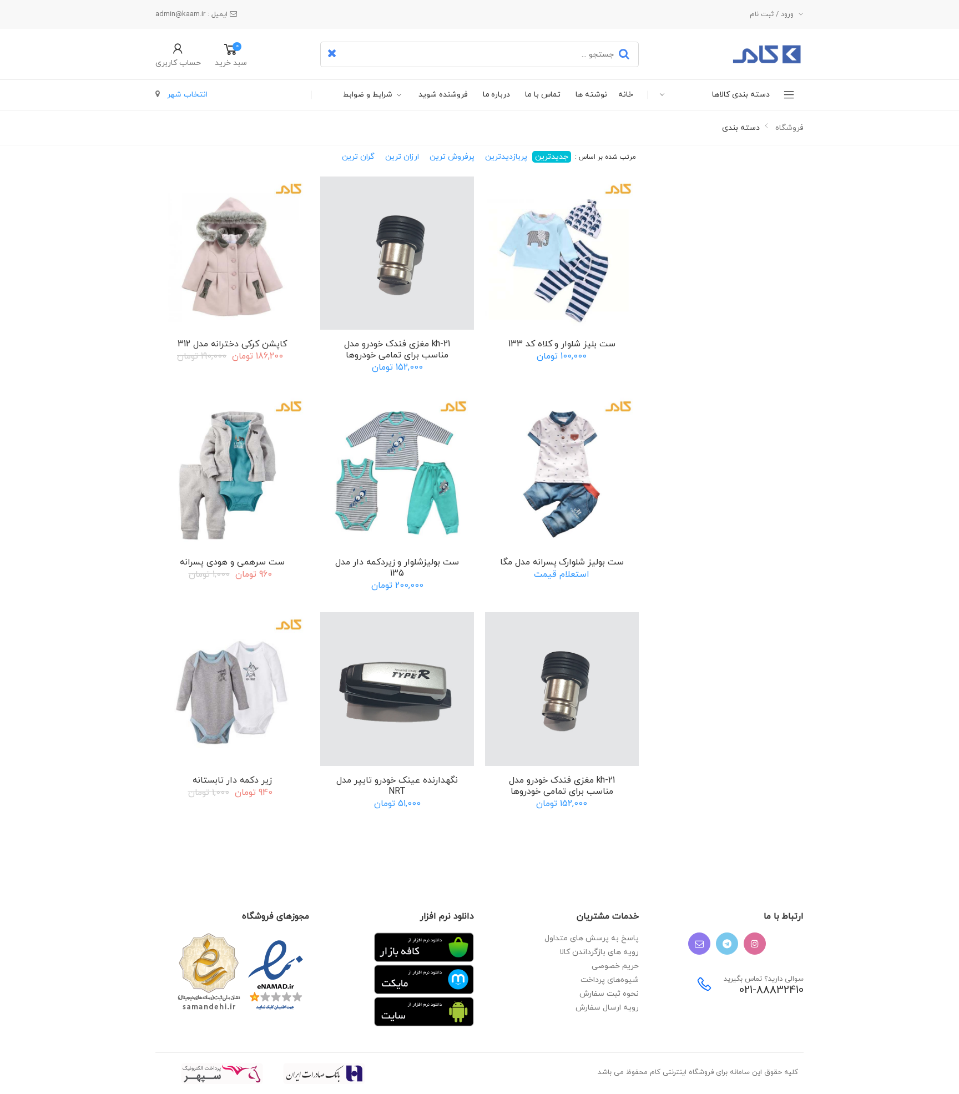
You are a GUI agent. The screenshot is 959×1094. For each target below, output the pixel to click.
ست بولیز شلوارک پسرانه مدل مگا (562, 562)
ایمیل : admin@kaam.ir (192, 14)
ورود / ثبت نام (772, 14)
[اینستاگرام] (755, 943)
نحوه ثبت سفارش (609, 994)
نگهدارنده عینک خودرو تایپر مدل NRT (396, 786)
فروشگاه (789, 128)
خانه (625, 94)
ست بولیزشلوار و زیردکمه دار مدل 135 (397, 567)
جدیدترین (551, 157)
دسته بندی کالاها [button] (741, 94)
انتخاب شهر (186, 94)
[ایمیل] (699, 943)
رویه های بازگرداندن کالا (599, 952)
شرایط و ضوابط (367, 94)
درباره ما (497, 94)
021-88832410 (771, 990)
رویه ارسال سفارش (607, 1007)
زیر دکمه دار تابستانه (232, 780)
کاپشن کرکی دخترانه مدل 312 (232, 344)
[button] (178, 54)
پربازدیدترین (506, 157)
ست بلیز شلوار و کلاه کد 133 (561, 344)
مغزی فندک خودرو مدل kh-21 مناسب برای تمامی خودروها (397, 349)
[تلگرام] (727, 943)
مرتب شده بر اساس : (604, 157)
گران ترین (358, 157)
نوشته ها (591, 94)
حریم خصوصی (615, 966)
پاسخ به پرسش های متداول (591, 938)
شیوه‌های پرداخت (610, 980)
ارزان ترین (402, 157)
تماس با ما (543, 94)
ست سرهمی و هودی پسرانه (232, 562)
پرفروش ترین (452, 157)
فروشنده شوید (443, 94)
